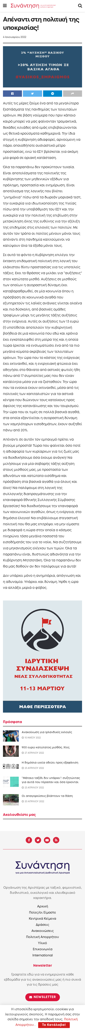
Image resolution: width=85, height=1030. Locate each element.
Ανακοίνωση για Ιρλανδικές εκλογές (47, 732)
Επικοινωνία (42, 949)
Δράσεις (42, 924)
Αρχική (42, 906)
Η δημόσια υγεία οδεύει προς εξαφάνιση (50, 763)
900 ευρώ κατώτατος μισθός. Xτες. (46, 747)
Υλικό (42, 943)
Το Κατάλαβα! (54, 1024)
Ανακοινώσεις (42, 931)
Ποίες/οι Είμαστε (42, 912)
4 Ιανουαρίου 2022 (14, 37)
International (42, 955)
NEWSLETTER (44, 997)
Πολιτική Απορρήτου (42, 937)
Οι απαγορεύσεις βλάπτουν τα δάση (47, 796)
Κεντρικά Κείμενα (42, 918)
